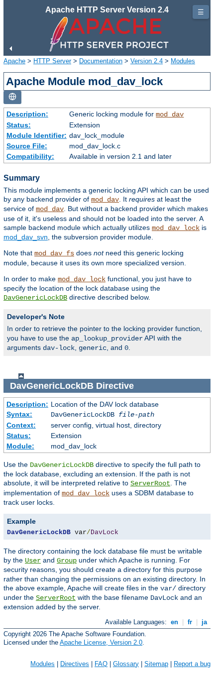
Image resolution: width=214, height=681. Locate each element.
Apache (14, 61)
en (174, 622)
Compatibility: (30, 156)
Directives (74, 664)
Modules (183, 61)
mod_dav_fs (54, 253)
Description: (27, 114)
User (33, 561)
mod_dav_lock (176, 228)
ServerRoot (150, 483)
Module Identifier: (36, 135)
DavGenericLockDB (35, 298)
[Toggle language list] (12, 97)
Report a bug (192, 664)
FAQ (101, 664)
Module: (20, 446)
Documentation (100, 61)
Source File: (26, 146)
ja (204, 622)
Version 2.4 (146, 61)
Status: (18, 125)
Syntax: (19, 414)
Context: (21, 425)
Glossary (126, 664)
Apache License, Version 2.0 (101, 642)
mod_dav (170, 114)
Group (67, 561)
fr (190, 622)
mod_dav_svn (25, 237)
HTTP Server (52, 61)
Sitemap (156, 664)
